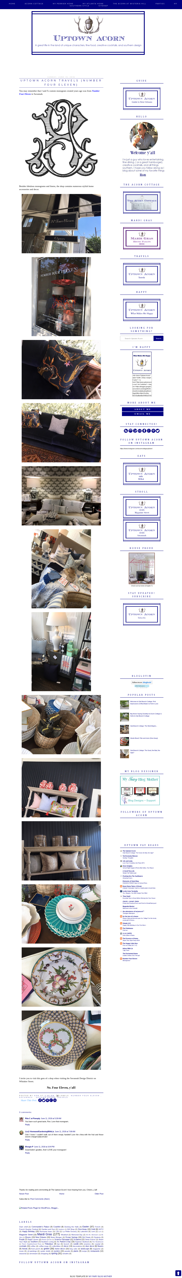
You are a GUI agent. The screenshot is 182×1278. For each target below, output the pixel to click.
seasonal (22, 1254)
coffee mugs (44, 1246)
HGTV (101, 1229)
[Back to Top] (178, 1273)
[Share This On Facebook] (40, 1102)
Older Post (99, 1194)
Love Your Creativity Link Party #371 (134, 863)
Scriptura (77, 1239)
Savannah (26, 1097)
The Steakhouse (97, 1242)
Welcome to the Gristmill (130, 908)
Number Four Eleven (130, 959)
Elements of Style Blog (131, 881)
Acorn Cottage (34, 4)
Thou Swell (126, 896)
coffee (33, 1246)
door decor (89, 1246)
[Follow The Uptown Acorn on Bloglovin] (142, 684)
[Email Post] (58, 1095)
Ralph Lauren (33, 1239)
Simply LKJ (127, 923)
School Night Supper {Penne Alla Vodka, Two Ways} (138, 868)
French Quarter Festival (28, 1229)
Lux (99, 1231)
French (97, 1227)
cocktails (22, 1246)
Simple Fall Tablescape (129, 873)
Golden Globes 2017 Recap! (131, 955)
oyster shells (45, 1251)
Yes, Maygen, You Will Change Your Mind (135, 893)
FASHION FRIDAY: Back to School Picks (135, 883)
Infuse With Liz (128, 948)
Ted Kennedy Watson (130, 856)
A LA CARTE (127, 933)
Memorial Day (77, 1235)
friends (25, 1249)
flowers (100, 1246)
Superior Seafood (82, 1242)
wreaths (66, 1254)
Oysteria (97, 1237)
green (46, 1248)
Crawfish (57, 1227)
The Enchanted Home (130, 953)
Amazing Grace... (128, 878)
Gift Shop (71, 1229)
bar (58, 1244)
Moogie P (29, 1147)
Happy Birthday (28, 1231)
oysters (57, 1251)
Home (12, 4)
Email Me (143, 414)
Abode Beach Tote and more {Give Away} (144, 738)
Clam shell (23, 1227)
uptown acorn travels (52, 1097)
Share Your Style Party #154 (131, 940)
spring (54, 1253)
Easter (85, 1226)
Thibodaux (49, 1244)
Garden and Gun (48, 1229)
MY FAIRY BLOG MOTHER (100, 1276)
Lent (93, 1231)
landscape (85, 1249)
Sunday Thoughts (128, 858)
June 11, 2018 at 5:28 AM (51, 1118)
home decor (60, 1249)
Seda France (90, 1239)
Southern (34, 1242)
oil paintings (32, 1251)
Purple (21, 1239)
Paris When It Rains (129, 935)
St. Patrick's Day (64, 1242)
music (21, 1251)
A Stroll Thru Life (128, 871)
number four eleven (85, 1095)
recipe (84, 1251)
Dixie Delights (127, 866)
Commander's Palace (41, 1227)
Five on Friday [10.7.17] (130, 945)
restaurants (95, 1251)
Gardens (61, 1229)
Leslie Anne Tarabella (130, 891)
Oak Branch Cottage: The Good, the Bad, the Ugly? (138, 853)
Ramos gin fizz (47, 1239)
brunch (66, 1244)
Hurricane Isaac (45, 1231)
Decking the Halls (71, 1227)
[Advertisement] (91, 64)
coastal (97, 1244)
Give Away (82, 1229)
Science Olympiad (61, 1239)
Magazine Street (26, 1235)
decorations (77, 1246)
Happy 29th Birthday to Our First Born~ (134, 925)
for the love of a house (130, 916)
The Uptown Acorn (129, 851)
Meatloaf (64, 1235)
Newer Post (24, 1194)
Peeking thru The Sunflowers (133, 876)
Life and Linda (127, 861)
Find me (125, 930)
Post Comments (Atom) (40, 1199)
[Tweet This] (44, 1102)
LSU (57, 1231)
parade (67, 1251)
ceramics (87, 1244)
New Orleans (40, 1237)
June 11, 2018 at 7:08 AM (65, 1131)
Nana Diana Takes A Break (132, 886)
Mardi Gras (44, 1234)
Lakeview (84, 1231)
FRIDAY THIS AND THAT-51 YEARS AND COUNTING (139, 888)
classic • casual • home (131, 901)
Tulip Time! (126, 950)
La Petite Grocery (70, 1231)
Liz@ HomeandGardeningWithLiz (39, 1131)
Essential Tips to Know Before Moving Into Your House (139, 898)
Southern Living (47, 1242)
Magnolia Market (128, 906)
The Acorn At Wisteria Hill (129, 4)
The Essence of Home (130, 938)
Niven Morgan (56, 1237)
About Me (142, 409)
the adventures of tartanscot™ (133, 911)
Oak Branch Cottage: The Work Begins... (143, 726)
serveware (33, 1254)
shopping (44, 1254)
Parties (160, 4)
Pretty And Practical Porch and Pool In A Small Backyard (139, 903)
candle (76, 1244)
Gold (93, 1229)
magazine (96, 1249)
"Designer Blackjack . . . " (130, 913)
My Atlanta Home (93, 4)
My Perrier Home (63, 4)
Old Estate (86, 1237)
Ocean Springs (71, 1237)
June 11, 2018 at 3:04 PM (44, 1147)
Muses (28, 1237)
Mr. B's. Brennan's (92, 1235)
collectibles (56, 1246)
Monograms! (126, 960)
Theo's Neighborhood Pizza (31, 1244)
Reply (27, 1125)
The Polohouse (128, 928)
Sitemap (103, 6)
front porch (35, 1249)
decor (66, 1246)
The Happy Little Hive (130, 943)
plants (76, 1251)
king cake (73, 1249)
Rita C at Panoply (32, 1118)
